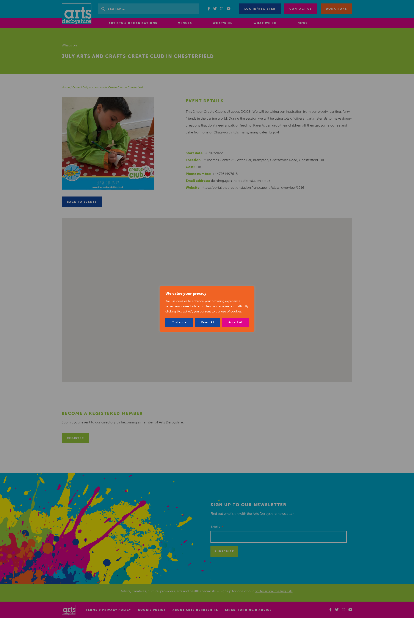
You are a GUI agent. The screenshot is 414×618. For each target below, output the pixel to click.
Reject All (207, 322)
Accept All (235, 322)
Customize (179, 322)
